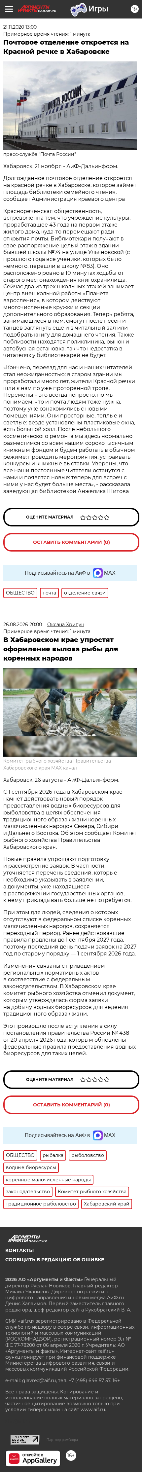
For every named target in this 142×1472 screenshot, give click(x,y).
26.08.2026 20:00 (22, 625)
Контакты (19, 1250)
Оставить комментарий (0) (71, 542)
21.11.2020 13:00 (20, 27)
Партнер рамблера (62, 1440)
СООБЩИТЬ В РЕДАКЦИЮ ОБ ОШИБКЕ (54, 1260)
